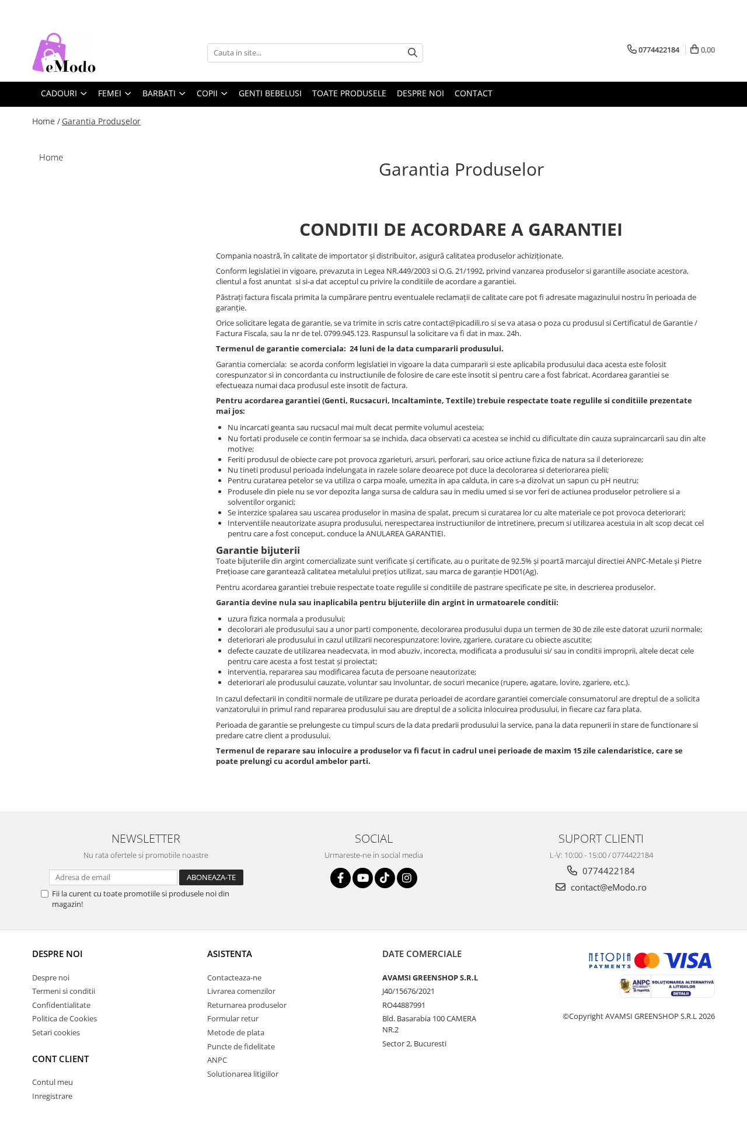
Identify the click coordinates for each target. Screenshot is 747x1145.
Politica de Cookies (64, 1018)
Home (51, 157)
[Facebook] (340, 878)
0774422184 (607, 871)
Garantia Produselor (101, 121)
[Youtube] (362, 878)
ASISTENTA (229, 953)
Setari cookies (56, 1032)
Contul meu (52, 1082)
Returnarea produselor (247, 1005)
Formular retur (233, 1018)
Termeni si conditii (63, 991)
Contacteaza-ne (234, 977)
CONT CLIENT (60, 1058)
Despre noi (57, 953)
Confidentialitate (61, 1005)
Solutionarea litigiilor (242, 1074)
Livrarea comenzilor (241, 991)
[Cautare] (412, 52)
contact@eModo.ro (607, 887)
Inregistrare (52, 1096)
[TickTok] (385, 878)
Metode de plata (235, 1032)
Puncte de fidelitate (241, 1046)
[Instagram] (407, 878)
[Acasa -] (90, 52)
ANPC (217, 1060)
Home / (46, 121)
